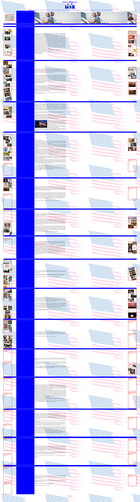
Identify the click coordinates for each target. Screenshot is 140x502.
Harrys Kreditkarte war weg (44, 71)
